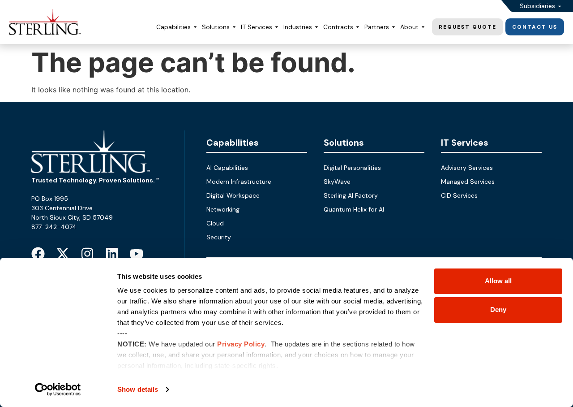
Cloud (215, 223)
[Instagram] (87, 253)
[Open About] (423, 27)
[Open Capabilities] (195, 27)
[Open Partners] (393, 27)
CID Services (459, 195)
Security (218, 237)
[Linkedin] (112, 253)
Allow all (498, 281)
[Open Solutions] (234, 27)
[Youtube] (136, 253)
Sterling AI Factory (351, 195)
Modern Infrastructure (238, 182)
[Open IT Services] (276, 27)
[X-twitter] (62, 253)
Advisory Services (467, 168)
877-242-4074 (54, 227)
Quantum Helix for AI (354, 209)
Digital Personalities (352, 168)
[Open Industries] (316, 27)
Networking (222, 209)
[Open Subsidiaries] (559, 6)
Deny (498, 309)
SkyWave (337, 182)
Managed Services (468, 182)
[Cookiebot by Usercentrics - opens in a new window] (58, 389)
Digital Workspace (233, 195)
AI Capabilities (227, 168)
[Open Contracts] (357, 27)
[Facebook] (38, 253)
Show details (137, 389)
